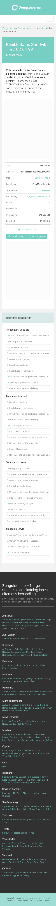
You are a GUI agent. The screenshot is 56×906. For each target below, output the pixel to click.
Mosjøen (38, 737)
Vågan (39, 740)
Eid (14, 793)
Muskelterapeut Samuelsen (21, 371)
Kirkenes (6, 668)
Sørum (5, 628)
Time (4, 783)
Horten (21, 859)
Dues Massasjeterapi (18, 365)
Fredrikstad (23, 872)
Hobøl (39, 872)
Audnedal (6, 843)
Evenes (42, 734)
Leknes (22, 737)
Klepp (4, 780)
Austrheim (21, 692)
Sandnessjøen (14, 740)
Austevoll (12, 692)
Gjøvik (13, 750)
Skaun (32, 809)
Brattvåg (44, 705)
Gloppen (26, 793)
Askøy (5, 692)
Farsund (15, 843)
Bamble (5, 819)
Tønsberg (44, 862)
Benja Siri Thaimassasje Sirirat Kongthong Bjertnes (29, 336)
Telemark (7, 815)
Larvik (41, 28)
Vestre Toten (7, 756)
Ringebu (22, 753)
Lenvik (24, 833)
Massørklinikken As (18, 449)
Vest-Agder (8, 839)
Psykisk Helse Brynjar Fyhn (21, 503)
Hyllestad (35, 793)
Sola (28, 780)
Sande (5, 862)
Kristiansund (15, 708)
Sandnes (22, 780)
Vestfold (32, 28)
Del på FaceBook (19, 236)
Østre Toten (19, 756)
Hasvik (22, 665)
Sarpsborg (24, 875)
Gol (21, 649)
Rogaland (7, 772)
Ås (3, 620)
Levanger (36, 721)
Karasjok (30, 665)
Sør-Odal (6, 681)
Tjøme (36, 862)
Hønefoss (6, 652)
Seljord (36, 819)
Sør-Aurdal (44, 753)
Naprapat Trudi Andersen (20, 341)
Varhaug (25, 783)
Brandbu (6, 750)
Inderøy (28, 721)
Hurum (41, 649)
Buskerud (7, 645)
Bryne (9, 783)
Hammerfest (12, 665)
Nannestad (34, 623)
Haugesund (35, 777)
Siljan (42, 819)
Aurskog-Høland (19, 620)
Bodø (36, 734)
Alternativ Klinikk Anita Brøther (22, 521)
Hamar (18, 678)
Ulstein (5, 711)
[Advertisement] (28, 129)
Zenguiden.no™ (11, 900)
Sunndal (38, 708)
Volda (11, 711)
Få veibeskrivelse (29, 229)
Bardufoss (7, 833)
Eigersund (6, 777)
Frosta (15, 721)
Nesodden (6, 625)
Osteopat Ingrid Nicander (20, 359)
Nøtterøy (42, 859)
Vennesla (6, 849)
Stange (48, 678)
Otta (16, 753)
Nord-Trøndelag (10, 717)
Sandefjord (14, 862)
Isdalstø (10, 694)
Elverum (5, 678)
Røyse (35, 655)
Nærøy (5, 724)
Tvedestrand (39, 639)
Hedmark (7, 674)
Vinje (4, 822)
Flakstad (14, 737)
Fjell (4, 694)
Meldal (26, 806)
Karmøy (45, 777)
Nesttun (37, 692)
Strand (45, 780)
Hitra (20, 806)
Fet (43, 620)
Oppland (6, 746)
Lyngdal (15, 846)
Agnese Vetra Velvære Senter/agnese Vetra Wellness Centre (29, 437)
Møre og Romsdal (12, 700)
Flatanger (6, 721)
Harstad (16, 833)
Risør (31, 639)
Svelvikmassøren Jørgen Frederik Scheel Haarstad (29, 376)
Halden (32, 872)
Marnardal (33, 846)
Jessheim (14, 623)
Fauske (5, 737)
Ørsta (25, 711)
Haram (36, 705)
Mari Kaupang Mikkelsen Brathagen (25, 498)
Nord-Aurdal (7, 753)
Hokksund (28, 649)
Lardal (28, 859)
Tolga (13, 681)
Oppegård (24, 625)
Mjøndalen (30, 652)
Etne (50, 692)
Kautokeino (40, 665)
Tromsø (31, 833)
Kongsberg (16, 652)
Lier (23, 652)
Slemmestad (26, 655)
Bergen (30, 692)
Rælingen (34, 625)
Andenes (16, 734)
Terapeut (22, 28)
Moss (45, 872)
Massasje (45, 190)
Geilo (17, 649)
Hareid (5, 708)
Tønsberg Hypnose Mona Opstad (23, 382)
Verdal (28, 724)
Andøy (24, 734)
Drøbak (5, 623)
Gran (19, 750)
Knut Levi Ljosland (17, 509)
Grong (21, 721)
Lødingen (30, 737)
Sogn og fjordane (11, 789)
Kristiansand (37, 843)
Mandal (23, 846)
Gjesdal (22, 777)
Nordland (7, 730)
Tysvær (16, 783)
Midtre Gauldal (44, 806)
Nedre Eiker (7, 655)
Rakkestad (7, 875)
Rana (4, 740)
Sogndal (6, 796)
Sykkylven (47, 708)
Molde (24, 708)
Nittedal (15, 625)
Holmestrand (12, 859)
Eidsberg (13, 872)
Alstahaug (7, 734)
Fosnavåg (15, 705)
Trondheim (40, 809)
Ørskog (18, 711)
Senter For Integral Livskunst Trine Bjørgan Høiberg (29, 353)
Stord (38, 694)
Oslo (4, 762)
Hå (28, 777)
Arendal (5, 639)
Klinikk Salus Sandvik (35, 70)
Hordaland (7, 687)
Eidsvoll (38, 620)
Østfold (6, 868)
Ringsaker (39, 678)
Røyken (16, 655)
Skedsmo (43, 625)
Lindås (29, 694)
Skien (48, 819)
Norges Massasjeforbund (38, 196)
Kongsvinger (28, 678)
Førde (19, 793)
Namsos (45, 721)
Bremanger (7, 793)
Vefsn (32, 740)
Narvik (46, 737)
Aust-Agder (8, 634)
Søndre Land (33, 753)
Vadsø (14, 668)
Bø (11, 819)
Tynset (25, 681)
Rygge (16, 875)
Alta (4, 665)
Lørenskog (23, 623)
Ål (3, 649)
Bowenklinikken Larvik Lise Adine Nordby (27, 515)
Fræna (23, 705)
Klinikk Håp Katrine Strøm (20, 425)
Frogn (48, 620)
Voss (44, 694)
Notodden (17, 819)
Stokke (23, 862)
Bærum (30, 620)
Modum (39, 652)
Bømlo (44, 692)
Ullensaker (14, 628)
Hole (35, 649)
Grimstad (14, 639)
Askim (5, 872)
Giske (29, 705)
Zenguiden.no (9, 28)
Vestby (22, 628)
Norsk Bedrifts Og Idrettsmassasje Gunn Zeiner (29, 455)
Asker (8, 620)
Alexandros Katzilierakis (20, 552)
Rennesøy (12, 780)
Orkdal (13, 809)
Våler (31, 681)
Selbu (25, 809)
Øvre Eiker (43, 655)
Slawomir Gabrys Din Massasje (23, 443)
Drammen (9, 649)
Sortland (25, 740)
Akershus (7, 615)
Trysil (19, 681)
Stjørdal (20, 724)
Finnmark (7, 661)
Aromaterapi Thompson (19, 347)
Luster (43, 793)
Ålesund (6, 705)
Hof (3, 859)
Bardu (30, 734)
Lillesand (24, 639)
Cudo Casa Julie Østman (20, 431)
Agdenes (6, 806)
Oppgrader (40, 236)
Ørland (49, 809)
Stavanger (36, 780)
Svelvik (30, 862)
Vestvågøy (47, 740)
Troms (5, 828)
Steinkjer (12, 724)
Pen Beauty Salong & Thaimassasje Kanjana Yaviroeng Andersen (29, 492)
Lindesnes (6, 846)
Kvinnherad (20, 694)
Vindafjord (34, 783)
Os (34, 694)
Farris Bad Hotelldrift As (20, 486)
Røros (19, 809)
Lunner (38, 750)
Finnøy (15, 777)
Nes (42, 623)
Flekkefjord (25, 843)
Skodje (31, 708)
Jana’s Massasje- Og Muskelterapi (24, 546)
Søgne (41, 846)
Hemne (14, 806)
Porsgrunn (27, 819)
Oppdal (5, 809)
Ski (50, 625)
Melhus (33, 806)
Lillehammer (28, 750)
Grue (12, 678)
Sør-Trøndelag (10, 802)
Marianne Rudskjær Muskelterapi (24, 388)
